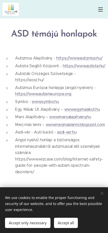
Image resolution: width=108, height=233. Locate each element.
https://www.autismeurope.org (43, 94)
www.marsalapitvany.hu (70, 116)
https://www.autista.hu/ (84, 66)
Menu (100, 9)
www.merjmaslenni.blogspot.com (75, 124)
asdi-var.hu (66, 132)
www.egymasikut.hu (82, 109)
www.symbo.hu (45, 101)
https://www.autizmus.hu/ (79, 58)
